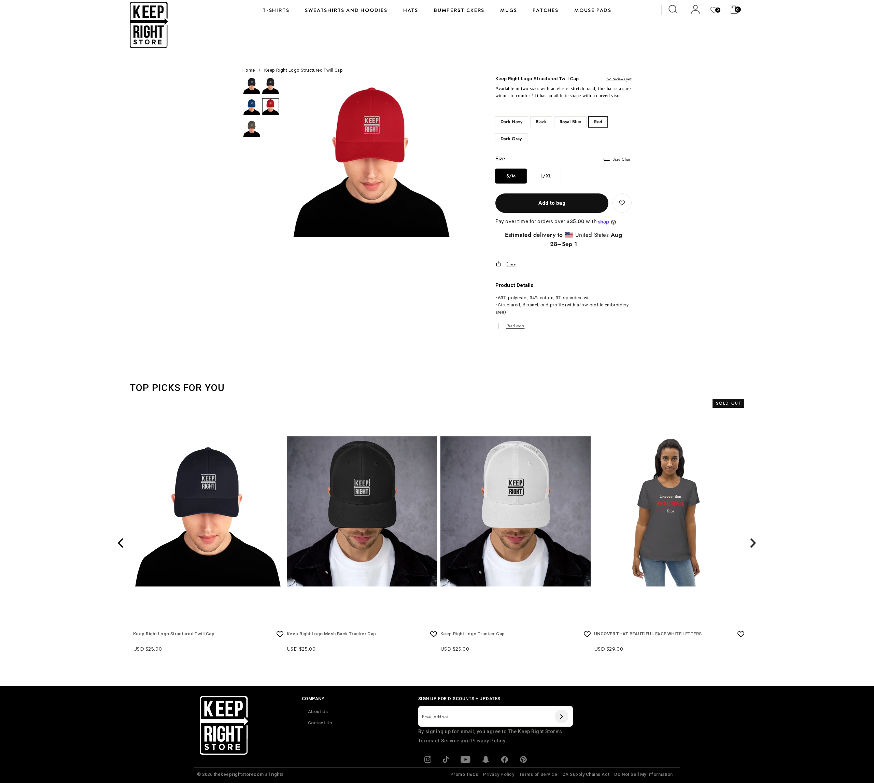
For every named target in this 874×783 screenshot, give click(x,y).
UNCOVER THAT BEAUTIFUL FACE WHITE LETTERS (648, 633)
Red (598, 121)
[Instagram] (427, 761)
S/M (511, 176)
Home (248, 70)
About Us (318, 711)
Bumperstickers (459, 10)
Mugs (508, 10)
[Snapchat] (485, 761)
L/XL (545, 176)
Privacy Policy (488, 740)
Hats (410, 10)
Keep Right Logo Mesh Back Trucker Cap (331, 633)
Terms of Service (439, 740)
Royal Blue (570, 121)
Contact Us (320, 722)
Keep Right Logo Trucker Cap (472, 633)
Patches (546, 10)
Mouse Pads (592, 10)
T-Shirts (276, 10)
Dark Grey (511, 138)
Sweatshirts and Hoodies (346, 10)
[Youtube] (465, 761)
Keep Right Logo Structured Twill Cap (173, 633)
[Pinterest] (523, 761)
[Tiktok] (446, 761)
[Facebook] (504, 761)
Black (541, 121)
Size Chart (622, 159)
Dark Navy (512, 121)
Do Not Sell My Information (643, 774)
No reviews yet (619, 79)
